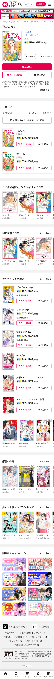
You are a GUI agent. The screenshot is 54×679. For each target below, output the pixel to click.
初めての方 (38, 676)
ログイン (28, 4)
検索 (16, 676)
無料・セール (48, 676)
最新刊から (47, 113)
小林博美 (27, 32)
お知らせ (7, 637)
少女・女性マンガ (31, 35)
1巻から (35, 113)
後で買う (46, 56)
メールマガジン (45, 627)
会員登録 (40, 4)
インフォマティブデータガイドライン (23, 641)
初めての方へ (10, 633)
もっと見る (44, 233)
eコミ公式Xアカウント (16, 627)
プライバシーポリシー (36, 637)
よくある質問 (25, 633)
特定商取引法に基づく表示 (27, 645)
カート (27, 677)
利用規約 (18, 637)
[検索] (20, 4)
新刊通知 (31, 56)
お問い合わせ (39, 633)
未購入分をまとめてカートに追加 (28, 120)
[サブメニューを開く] (50, 4)
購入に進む (27, 67)
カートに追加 (16, 75)
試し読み (41, 75)
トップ (5, 676)
